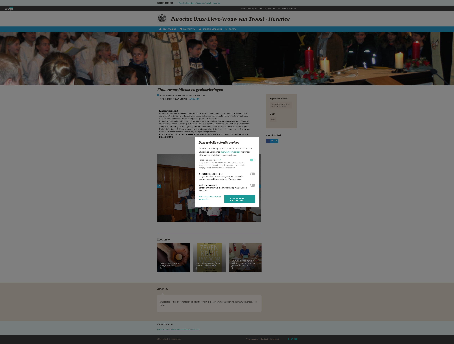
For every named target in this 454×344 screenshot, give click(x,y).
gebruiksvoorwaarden (230, 152)
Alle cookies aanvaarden (237, 199)
